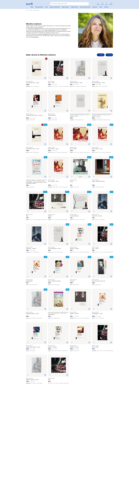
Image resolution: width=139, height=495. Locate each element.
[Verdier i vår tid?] (80, 100)
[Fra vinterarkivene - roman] (102, 67)
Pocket (49, 86)
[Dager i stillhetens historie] (102, 166)
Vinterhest (45, 34)
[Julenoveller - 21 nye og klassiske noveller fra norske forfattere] (36, 166)
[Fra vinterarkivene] (80, 200)
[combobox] (69, 3)
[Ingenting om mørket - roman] (36, 331)
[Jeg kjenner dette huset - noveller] (36, 100)
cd (32, 219)
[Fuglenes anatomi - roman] (80, 67)
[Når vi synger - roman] (58, 133)
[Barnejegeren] (36, 265)
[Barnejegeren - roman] (102, 298)
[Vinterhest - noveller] (102, 200)
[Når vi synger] (80, 133)
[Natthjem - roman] (80, 331)
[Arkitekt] (58, 200)
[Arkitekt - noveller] (80, 233)
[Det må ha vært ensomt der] (102, 265)
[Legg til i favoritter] (28, 78)
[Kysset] (80, 166)
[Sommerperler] (58, 298)
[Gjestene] (80, 265)
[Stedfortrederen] (58, 100)
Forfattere (30, 10)
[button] (102, 3)
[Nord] (36, 200)
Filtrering (110, 54)
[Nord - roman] (58, 67)
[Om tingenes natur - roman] (36, 67)
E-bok (32, 86)
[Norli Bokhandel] (29, 3)
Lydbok (52, 86)
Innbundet (28, 86)
